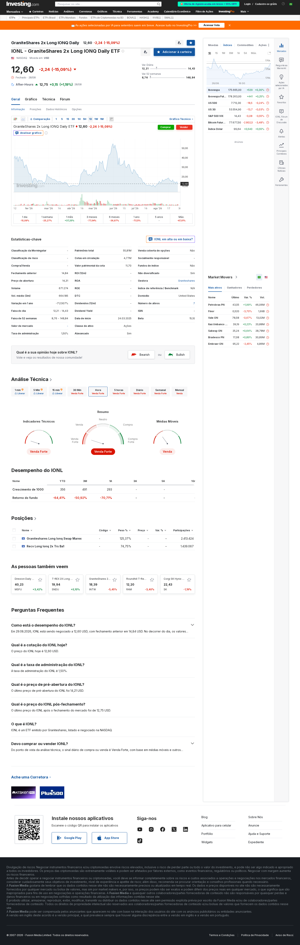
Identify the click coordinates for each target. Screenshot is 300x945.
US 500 (212, 102)
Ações (263, 45)
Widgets (207, 842)
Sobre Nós (255, 817)
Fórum (65, 99)
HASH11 (144, 17)
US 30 (212, 109)
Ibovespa (214, 89)
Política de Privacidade (255, 935)
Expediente (256, 842)
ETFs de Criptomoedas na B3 (107, 17)
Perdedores (254, 287)
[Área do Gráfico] (23, 119)
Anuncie (253, 825)
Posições (35, 109)
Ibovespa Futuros (218, 96)
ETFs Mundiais (67, 17)
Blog (204, 817)
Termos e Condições (221, 935)
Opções (77, 109)
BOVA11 (131, 17)
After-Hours (24, 84)
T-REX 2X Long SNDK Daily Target (72, 578)
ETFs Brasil (49, 17)
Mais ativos (215, 287)
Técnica (48, 99)
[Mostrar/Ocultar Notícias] (111, 119)
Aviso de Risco (284, 935)
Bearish (145, 354)
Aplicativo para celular (216, 825)
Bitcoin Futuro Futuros (221, 122)
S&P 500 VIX (215, 115)
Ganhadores (234, 287)
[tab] (19, 391)
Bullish (180, 354)
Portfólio (207, 833)
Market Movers (220, 277)
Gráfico (31, 99)
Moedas (213, 45)
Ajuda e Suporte (259, 833)
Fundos (83, 17)
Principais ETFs (30, 17)
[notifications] (283, 4)
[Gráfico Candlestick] (15, 119)
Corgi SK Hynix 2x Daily (177, 578)
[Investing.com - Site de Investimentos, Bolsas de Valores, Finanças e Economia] (23, 4)
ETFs (12, 17)
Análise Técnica (29, 379)
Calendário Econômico (177, 11)
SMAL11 (169, 17)
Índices (227, 45)
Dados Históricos (56, 109)
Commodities (245, 45)
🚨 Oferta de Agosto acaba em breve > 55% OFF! (208, 4)
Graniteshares (186, 280)
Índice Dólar (215, 129)
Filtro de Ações (204, 11)
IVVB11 (157, 17)
